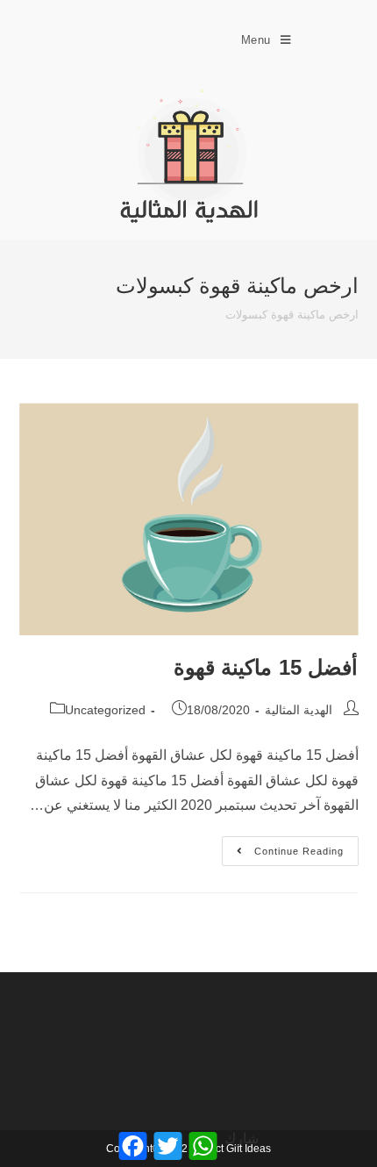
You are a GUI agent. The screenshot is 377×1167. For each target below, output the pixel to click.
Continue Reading (284, 846)
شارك (241, 1138)
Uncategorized (105, 710)
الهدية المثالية (298, 710)
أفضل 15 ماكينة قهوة (266, 667)
